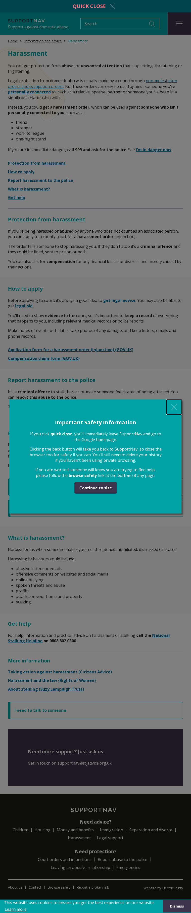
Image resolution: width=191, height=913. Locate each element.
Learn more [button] (16, 909)
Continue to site (95, 488)
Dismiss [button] (177, 906)
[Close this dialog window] (174, 406)
